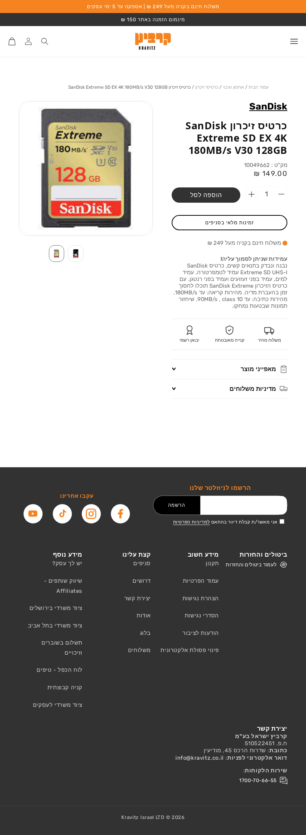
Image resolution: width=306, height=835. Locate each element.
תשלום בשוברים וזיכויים (61, 647)
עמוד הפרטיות (201, 581)
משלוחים (139, 650)
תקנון (212, 563)
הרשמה (176, 505)
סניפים (142, 563)
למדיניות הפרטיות (191, 522)
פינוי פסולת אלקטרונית (189, 650)
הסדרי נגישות (202, 615)
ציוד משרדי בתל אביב (55, 625)
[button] (294, 41)
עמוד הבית (259, 87)
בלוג (145, 633)
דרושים (141, 581)
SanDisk (268, 106)
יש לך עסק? (67, 563)
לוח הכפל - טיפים (59, 670)
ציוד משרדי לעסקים (57, 705)
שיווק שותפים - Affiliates (63, 586)
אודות (144, 615)
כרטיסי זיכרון (206, 87)
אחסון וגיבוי (233, 87)
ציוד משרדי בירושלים (55, 608)
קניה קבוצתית (64, 687)
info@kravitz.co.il (199, 758)
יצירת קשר (137, 598)
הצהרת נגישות (200, 598)
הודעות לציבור (200, 633)
